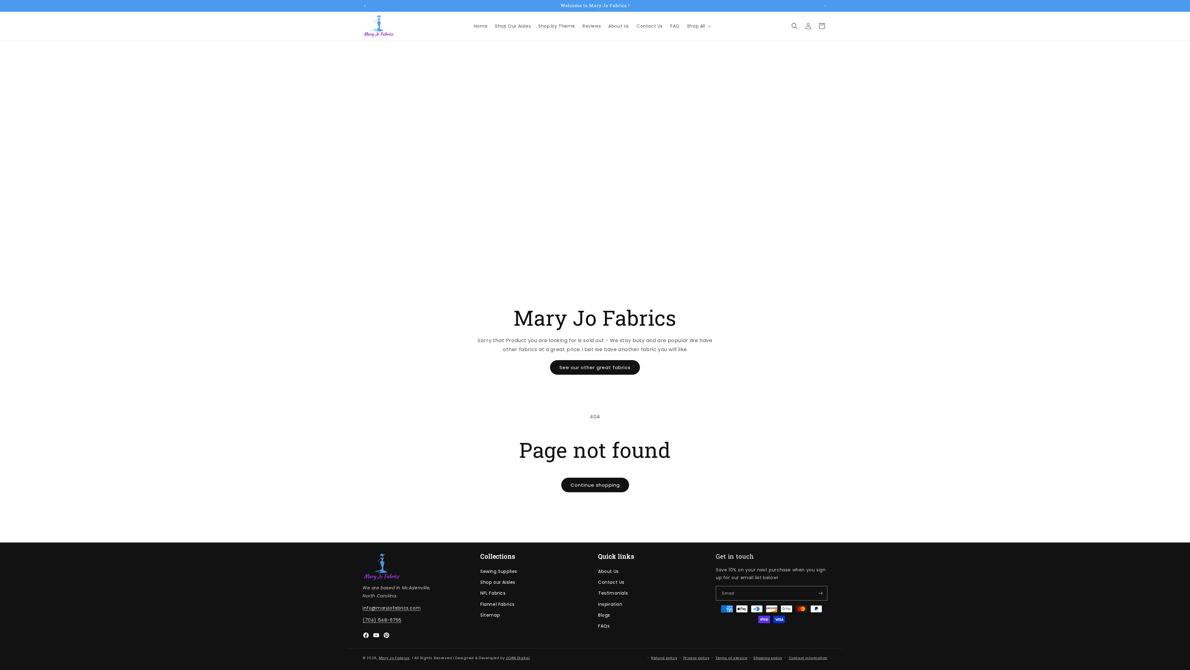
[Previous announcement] (365, 6)
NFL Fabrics (493, 593)
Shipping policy (767, 657)
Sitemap (490, 615)
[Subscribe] (820, 593)
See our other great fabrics (595, 367)
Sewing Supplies (498, 571)
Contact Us (611, 582)
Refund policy (664, 657)
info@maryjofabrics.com (392, 608)
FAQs (604, 626)
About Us (608, 571)
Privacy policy (696, 657)
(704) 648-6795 (382, 620)
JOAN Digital (518, 657)
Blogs (604, 615)
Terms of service (731, 657)
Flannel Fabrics (497, 604)
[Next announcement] (825, 6)
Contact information (808, 657)
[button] (698, 26)
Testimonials (613, 593)
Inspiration (610, 604)
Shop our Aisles (497, 582)
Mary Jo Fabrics (394, 657)
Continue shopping (595, 485)
